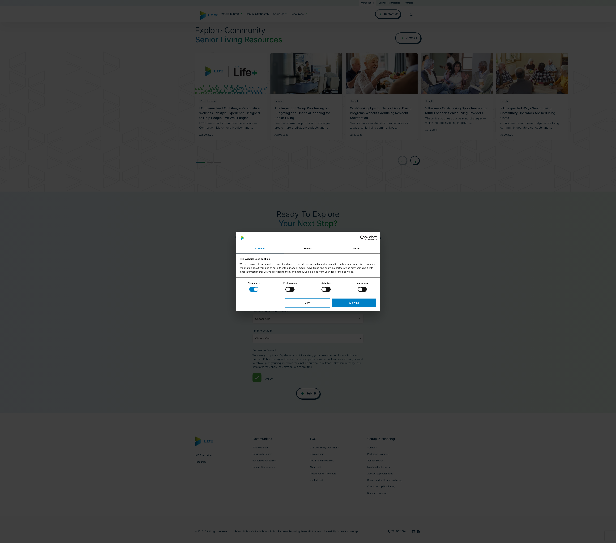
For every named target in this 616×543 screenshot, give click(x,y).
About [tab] (356, 248)
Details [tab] (308, 248)
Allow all (354, 302)
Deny (307, 302)
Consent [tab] (260, 248)
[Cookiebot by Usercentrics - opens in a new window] (363, 238)
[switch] (290, 289)
